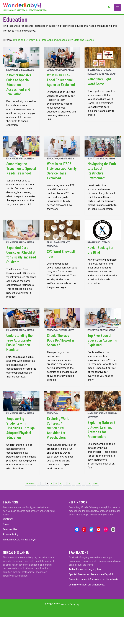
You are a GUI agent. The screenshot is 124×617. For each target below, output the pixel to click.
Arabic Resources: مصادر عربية (85, 569)
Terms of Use (10, 529)
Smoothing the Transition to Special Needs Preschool (21, 168)
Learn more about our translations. (87, 584)
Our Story (8, 519)
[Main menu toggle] (117, 7)
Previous (30, 483)
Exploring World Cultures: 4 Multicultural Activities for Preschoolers (58, 428)
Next (95, 483)
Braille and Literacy (23, 39)
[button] (109, 7)
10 (78, 483)
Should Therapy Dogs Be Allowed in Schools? (60, 340)
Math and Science (84, 39)
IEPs (38, 39)
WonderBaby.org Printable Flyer (19, 539)
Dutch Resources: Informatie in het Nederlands (93, 579)
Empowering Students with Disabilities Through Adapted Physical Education (20, 428)
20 (88, 483)
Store (6, 524)
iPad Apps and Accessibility (57, 39)
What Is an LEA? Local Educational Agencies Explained (61, 80)
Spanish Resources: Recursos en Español (91, 574)
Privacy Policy (10, 534)
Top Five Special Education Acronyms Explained (102, 340)
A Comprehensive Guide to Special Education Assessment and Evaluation (18, 84)
